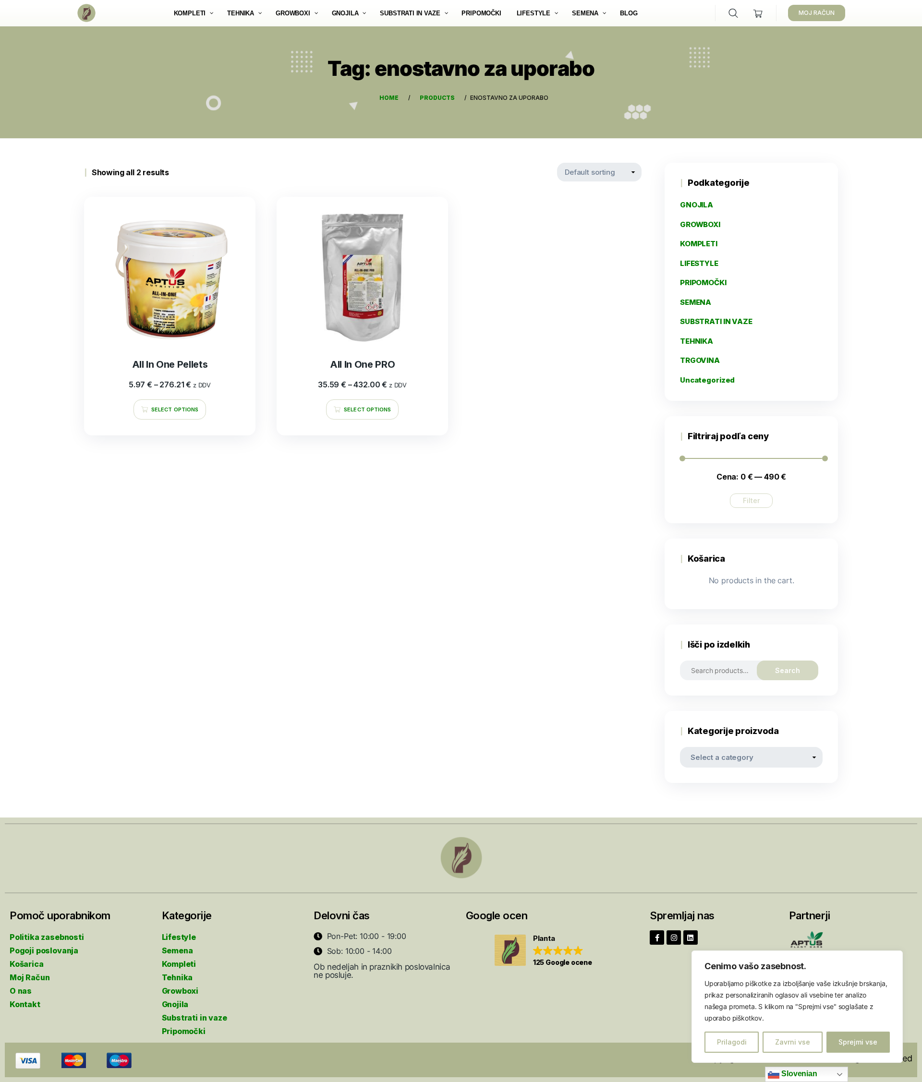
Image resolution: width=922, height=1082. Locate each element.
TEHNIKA (696, 341)
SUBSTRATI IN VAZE (716, 321)
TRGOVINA (700, 360)
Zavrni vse (792, 1042)
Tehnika (177, 977)
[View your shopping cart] (758, 13)
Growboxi (180, 991)
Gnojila (175, 1004)
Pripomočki (184, 1031)
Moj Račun (29, 977)
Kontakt (25, 1004)
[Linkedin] (690, 937)
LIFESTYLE (699, 263)
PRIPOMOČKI (703, 282)
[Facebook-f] (657, 937)
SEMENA (695, 302)
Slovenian (798, 1074)
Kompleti (179, 964)
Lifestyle (179, 937)
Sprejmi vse (857, 1042)
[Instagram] (674, 937)
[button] (543, 951)
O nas (21, 991)
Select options (174, 409)
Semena (177, 950)
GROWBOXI (700, 224)
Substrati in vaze (194, 1017)
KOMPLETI (698, 243)
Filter (751, 500)
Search (787, 670)
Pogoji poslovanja (44, 950)
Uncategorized (707, 380)
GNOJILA (696, 204)
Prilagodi (732, 1042)
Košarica (27, 964)
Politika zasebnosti (47, 937)
